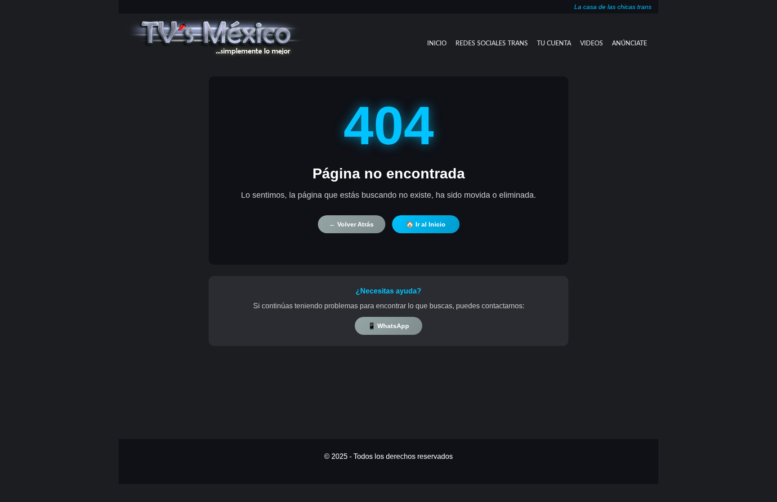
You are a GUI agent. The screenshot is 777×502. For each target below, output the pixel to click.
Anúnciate (629, 43)
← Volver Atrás (351, 224)
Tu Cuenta (554, 43)
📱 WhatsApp (388, 325)
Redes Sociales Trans (491, 43)
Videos (591, 43)
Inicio (437, 43)
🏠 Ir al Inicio (426, 224)
